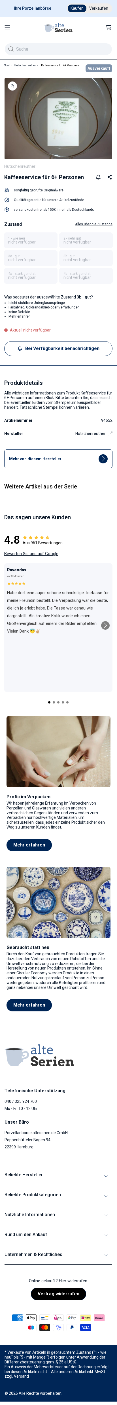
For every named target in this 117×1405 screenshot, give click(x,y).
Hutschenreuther (25, 65)
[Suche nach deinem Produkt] (11, 49)
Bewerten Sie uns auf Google (31, 553)
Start (7, 65)
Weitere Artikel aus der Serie (40, 486)
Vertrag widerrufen (58, 1293)
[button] (7, 27)
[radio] (30, 240)
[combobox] (58, 49)
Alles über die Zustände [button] (93, 224)
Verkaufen (98, 8)
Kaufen (77, 8)
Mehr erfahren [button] (19, 316)
